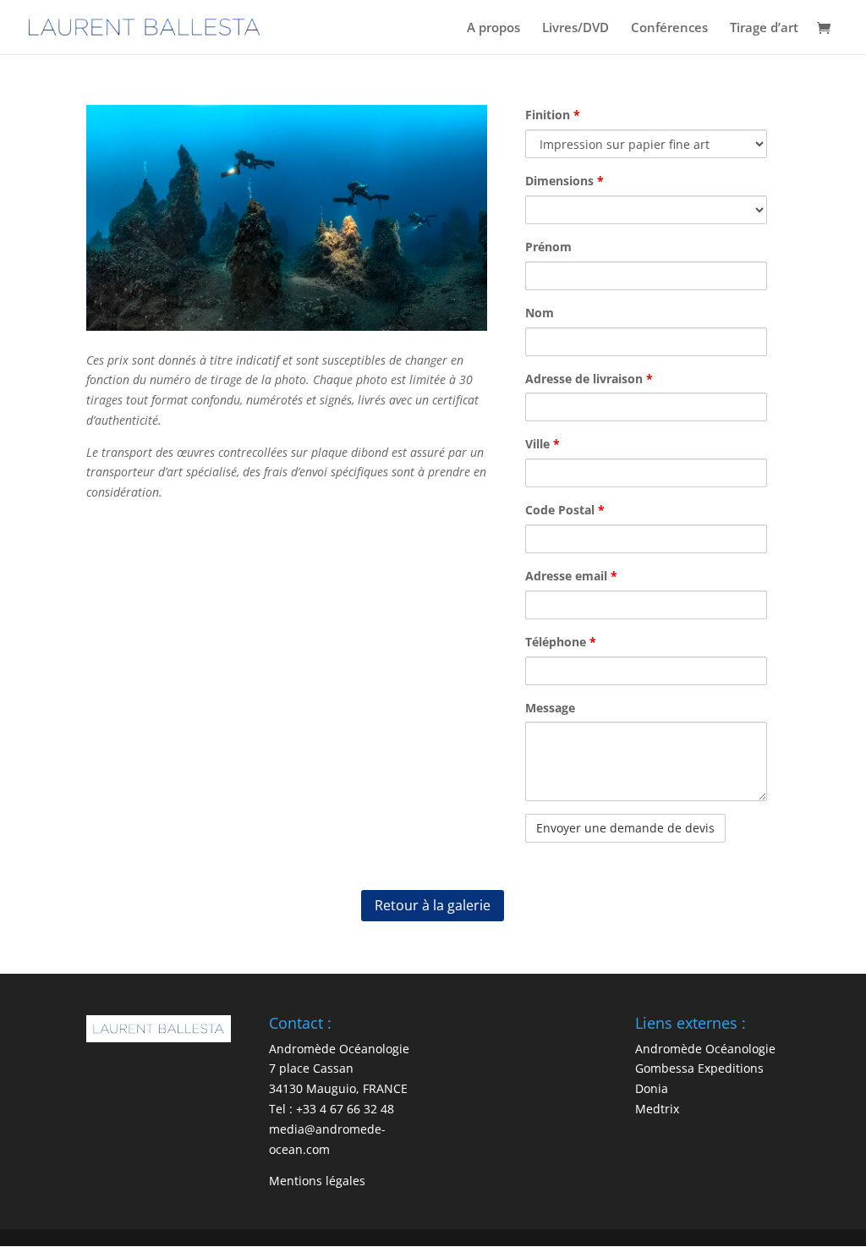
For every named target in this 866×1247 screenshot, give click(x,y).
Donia (651, 1088)
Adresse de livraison (589, 379)
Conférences (669, 28)
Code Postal (565, 510)
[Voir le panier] (828, 29)
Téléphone (560, 642)
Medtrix (657, 1109)
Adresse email (571, 576)
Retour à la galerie (433, 905)
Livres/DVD (575, 28)
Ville (542, 444)
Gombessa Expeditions (699, 1068)
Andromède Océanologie (705, 1049)
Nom (539, 313)
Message (550, 708)
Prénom (548, 247)
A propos (493, 28)
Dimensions (564, 181)
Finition (552, 115)
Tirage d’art (764, 28)
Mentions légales (317, 1181)
